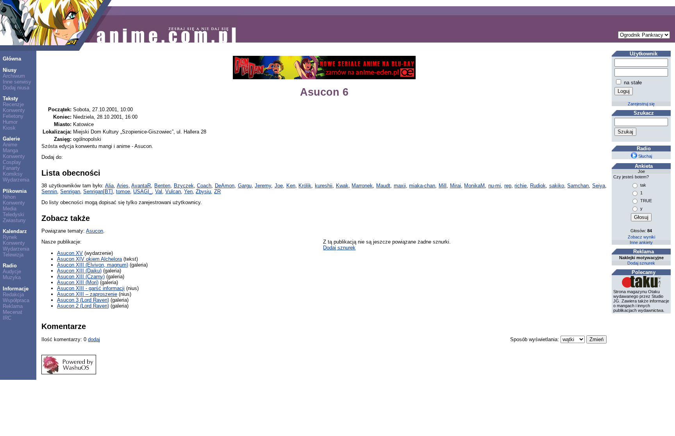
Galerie (11, 139)
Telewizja (13, 255)
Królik (304, 186)
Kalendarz (15, 231)
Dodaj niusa (16, 88)
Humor (10, 122)
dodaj (94, 339)
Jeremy (263, 186)
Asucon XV (70, 253)
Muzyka (12, 277)
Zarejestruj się (641, 103)
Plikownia (15, 191)
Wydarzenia (16, 180)
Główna (12, 59)
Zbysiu (203, 191)
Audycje (12, 271)
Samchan (578, 186)
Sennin (49, 191)
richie (520, 186)
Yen (188, 191)
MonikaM (474, 186)
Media (9, 209)
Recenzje (13, 104)
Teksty (10, 98)
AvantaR (141, 186)
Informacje (16, 289)
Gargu (245, 186)
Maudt (383, 186)
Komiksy (13, 174)
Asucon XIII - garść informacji (91, 288)
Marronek (362, 186)
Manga (10, 150)
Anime (10, 145)
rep (507, 186)
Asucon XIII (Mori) (77, 282)
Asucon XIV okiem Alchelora (89, 259)
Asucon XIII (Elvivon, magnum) (92, 265)
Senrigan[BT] (98, 191)
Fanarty (11, 168)
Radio (10, 266)
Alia (109, 186)
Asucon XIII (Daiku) (79, 271)
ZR (217, 191)
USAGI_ (142, 191)
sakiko (556, 186)
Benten (162, 186)
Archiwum (14, 76)
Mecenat (12, 312)
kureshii (323, 186)
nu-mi (494, 186)
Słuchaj (644, 156)
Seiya (598, 186)
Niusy (9, 70)
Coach (204, 186)
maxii (400, 186)
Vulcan (173, 191)
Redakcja (13, 294)
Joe (279, 186)
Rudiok (538, 186)
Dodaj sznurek (339, 248)
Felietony (13, 116)
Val (158, 191)
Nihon (9, 197)
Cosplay (12, 162)
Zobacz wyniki (641, 237)
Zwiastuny (14, 220)
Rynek (10, 237)
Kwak (342, 186)
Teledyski (13, 214)
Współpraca (16, 300)
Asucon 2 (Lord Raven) (83, 306)
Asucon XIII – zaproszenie (87, 294)
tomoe (123, 191)
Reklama (13, 306)
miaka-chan (422, 186)
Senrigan (70, 191)
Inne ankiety (641, 242)
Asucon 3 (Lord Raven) (83, 300)
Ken (290, 186)
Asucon (94, 231)
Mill (442, 186)
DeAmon (224, 186)
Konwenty (14, 110)
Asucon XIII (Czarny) (81, 276)
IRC (7, 318)
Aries (123, 186)
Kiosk (9, 128)
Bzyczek (184, 186)
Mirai (455, 186)
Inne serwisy (17, 82)
